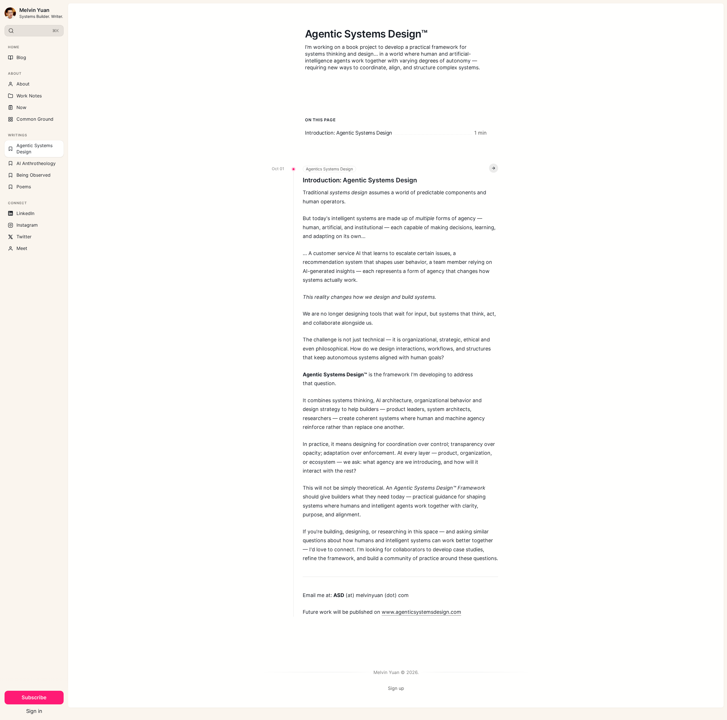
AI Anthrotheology (36, 163)
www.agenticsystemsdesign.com (421, 612)
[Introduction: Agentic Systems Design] (396, 133)
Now (21, 107)
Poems (23, 186)
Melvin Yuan (34, 10)
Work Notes (29, 96)
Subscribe (34, 697)
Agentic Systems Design (34, 148)
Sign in (34, 711)
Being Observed (33, 175)
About (23, 84)
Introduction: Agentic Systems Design (360, 180)
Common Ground (34, 119)
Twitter (24, 236)
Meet (21, 248)
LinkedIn (25, 213)
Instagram (27, 225)
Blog (21, 57)
